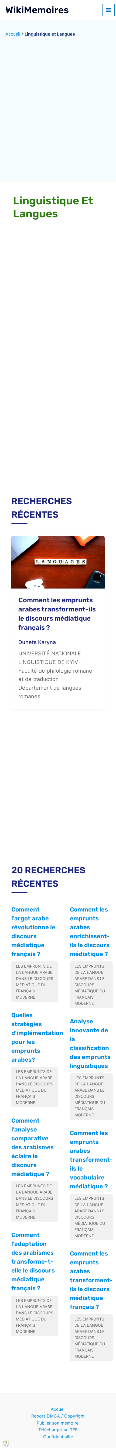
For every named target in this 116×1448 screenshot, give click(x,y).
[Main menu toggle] (108, 10)
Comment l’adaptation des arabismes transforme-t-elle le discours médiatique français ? (33, 1261)
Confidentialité (58, 1436)
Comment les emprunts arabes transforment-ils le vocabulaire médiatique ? (91, 1159)
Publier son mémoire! (58, 1423)
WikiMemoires (37, 10)
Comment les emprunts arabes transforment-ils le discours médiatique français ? (91, 1280)
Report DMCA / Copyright (58, 1416)
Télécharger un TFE (58, 1429)
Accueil (12, 34)
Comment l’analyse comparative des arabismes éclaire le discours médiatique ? (32, 1147)
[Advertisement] (58, 423)
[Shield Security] (5, 1443)
